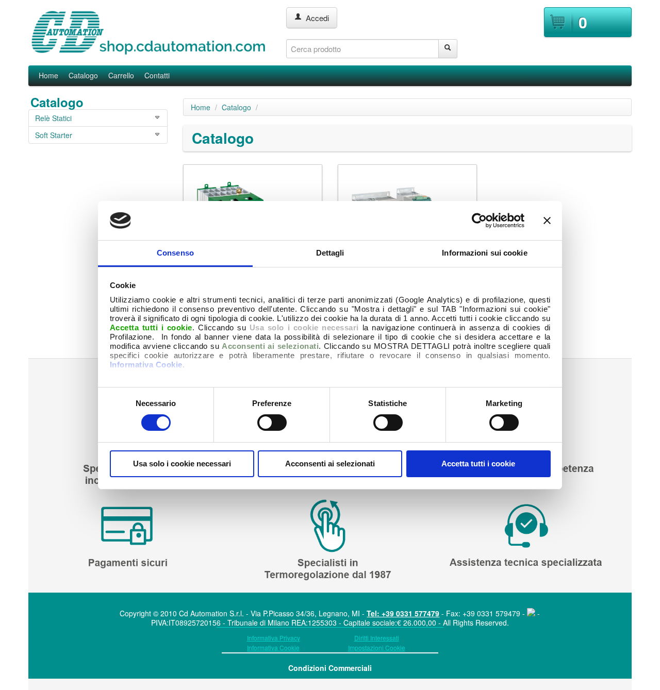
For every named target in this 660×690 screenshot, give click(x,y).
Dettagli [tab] (330, 252)
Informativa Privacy (273, 637)
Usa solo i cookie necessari (182, 463)
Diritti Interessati (376, 637)
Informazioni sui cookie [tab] (484, 252)
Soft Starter (53, 135)
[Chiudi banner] (547, 220)
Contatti (157, 75)
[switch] (272, 422)
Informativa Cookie (146, 364)
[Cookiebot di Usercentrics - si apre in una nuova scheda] (479, 220)
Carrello (121, 75)
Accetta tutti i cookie (478, 463)
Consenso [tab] (175, 252)
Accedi (315, 17)
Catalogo (83, 75)
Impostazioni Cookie (376, 647)
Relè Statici (53, 118)
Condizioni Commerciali (330, 668)
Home (48, 75)
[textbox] (362, 48)
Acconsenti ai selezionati (330, 463)
